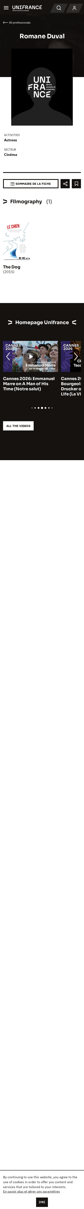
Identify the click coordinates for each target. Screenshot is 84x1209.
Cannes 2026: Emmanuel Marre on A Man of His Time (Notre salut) (29, 384)
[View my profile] (74, 8)
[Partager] (65, 183)
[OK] (42, 1202)
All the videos (18, 426)
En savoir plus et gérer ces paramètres (31, 1191)
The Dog (11, 267)
